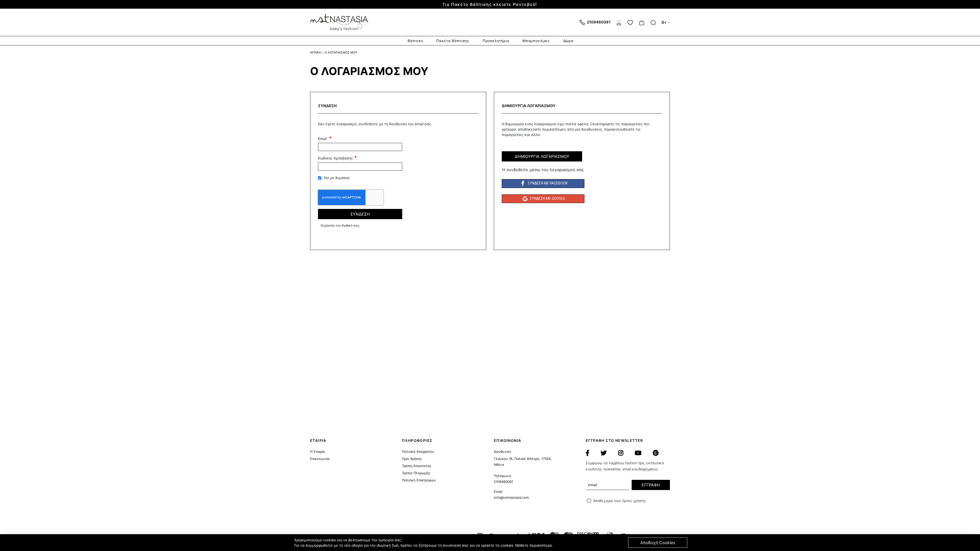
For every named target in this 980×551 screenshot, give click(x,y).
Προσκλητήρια (496, 41)
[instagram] (620, 453)
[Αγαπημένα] (630, 21)
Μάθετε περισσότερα (533, 545)
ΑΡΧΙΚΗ (315, 52)
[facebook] (587, 453)
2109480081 (503, 482)
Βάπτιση (415, 41)
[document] (490, 542)
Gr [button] (664, 22)
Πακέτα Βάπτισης (452, 41)
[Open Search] (653, 22)
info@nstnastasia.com (511, 497)
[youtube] (638, 453)
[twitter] (604, 453)
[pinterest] (655, 453)
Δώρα (568, 41)
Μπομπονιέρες (536, 41)
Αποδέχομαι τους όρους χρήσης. (620, 500)
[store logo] (339, 22)
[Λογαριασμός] (619, 21)
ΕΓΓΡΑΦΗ (651, 484)
